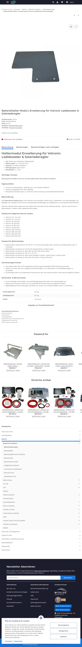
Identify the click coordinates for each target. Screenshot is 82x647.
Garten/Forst (6, 550)
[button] (53, 2)
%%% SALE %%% (7, 432)
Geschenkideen (7, 435)
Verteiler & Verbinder (10, 524)
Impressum (8, 641)
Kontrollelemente (9, 502)
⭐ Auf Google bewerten (62, 610)
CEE (4, 487)
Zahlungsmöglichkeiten (14, 596)
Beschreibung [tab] (7, 147)
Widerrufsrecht (36, 606)
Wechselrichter (9, 473)
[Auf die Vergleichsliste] (71, 26)
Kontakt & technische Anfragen (17, 592)
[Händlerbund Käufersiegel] (60, 599)
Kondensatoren (8, 498)
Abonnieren (68, 578)
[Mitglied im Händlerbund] (61, 591)
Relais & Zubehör (9, 506)
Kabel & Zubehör (8, 495)
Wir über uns (11, 588)
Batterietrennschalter (11, 462)
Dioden (5, 491)
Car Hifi (5, 484)
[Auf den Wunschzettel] (76, 26)
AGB (32, 596)
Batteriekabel (8, 451)
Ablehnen (63, 636)
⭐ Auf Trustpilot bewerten (63, 606)
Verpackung (6, 546)
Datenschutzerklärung (41, 571)
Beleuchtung (7, 480)
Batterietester (8, 458)
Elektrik (4, 439)
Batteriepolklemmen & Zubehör (14, 454)
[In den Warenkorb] (3, 22)
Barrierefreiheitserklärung (39, 588)
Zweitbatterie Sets (10, 476)
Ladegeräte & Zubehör (11, 465)
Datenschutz (18, 641)
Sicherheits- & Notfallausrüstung (13, 539)
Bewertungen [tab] (22, 147)
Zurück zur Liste (7, 9)
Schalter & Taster (9, 509)
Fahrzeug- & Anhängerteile (11, 532)
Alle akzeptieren (63, 625)
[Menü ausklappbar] (8, 1)
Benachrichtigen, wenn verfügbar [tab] (45, 147)
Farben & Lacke (7, 535)
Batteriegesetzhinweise (38, 602)
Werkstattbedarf (7, 543)
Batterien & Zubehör (10, 443)
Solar (5, 517)
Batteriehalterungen (16, 126)
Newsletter (10, 606)
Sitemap (9, 599)
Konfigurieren (63, 631)
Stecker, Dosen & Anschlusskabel (14, 520)
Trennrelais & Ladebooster (13, 469)
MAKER (5, 528)
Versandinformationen (14, 602)
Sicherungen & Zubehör (11, 513)
